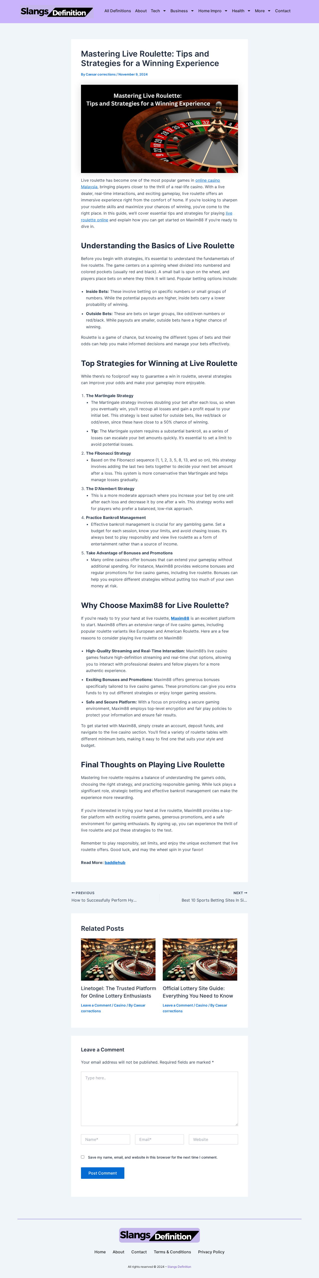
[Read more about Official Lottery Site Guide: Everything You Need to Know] (200, 959)
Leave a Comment (96, 1005)
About (141, 10)
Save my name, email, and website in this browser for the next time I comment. (153, 1157)
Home (100, 1251)
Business (179, 10)
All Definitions (117, 10)
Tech (155, 10)
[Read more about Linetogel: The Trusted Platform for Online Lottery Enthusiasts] (118, 959)
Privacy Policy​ (211, 1251)
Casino (120, 1005)
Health (238, 10)
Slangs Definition (179, 1267)
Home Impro (210, 10)
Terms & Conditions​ (172, 1251)
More (260, 10)
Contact (283, 10)
